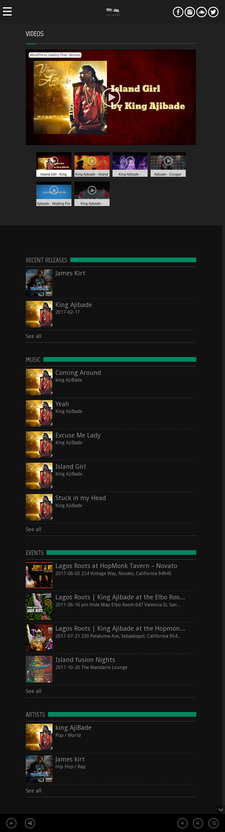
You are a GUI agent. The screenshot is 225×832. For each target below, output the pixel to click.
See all (33, 336)
